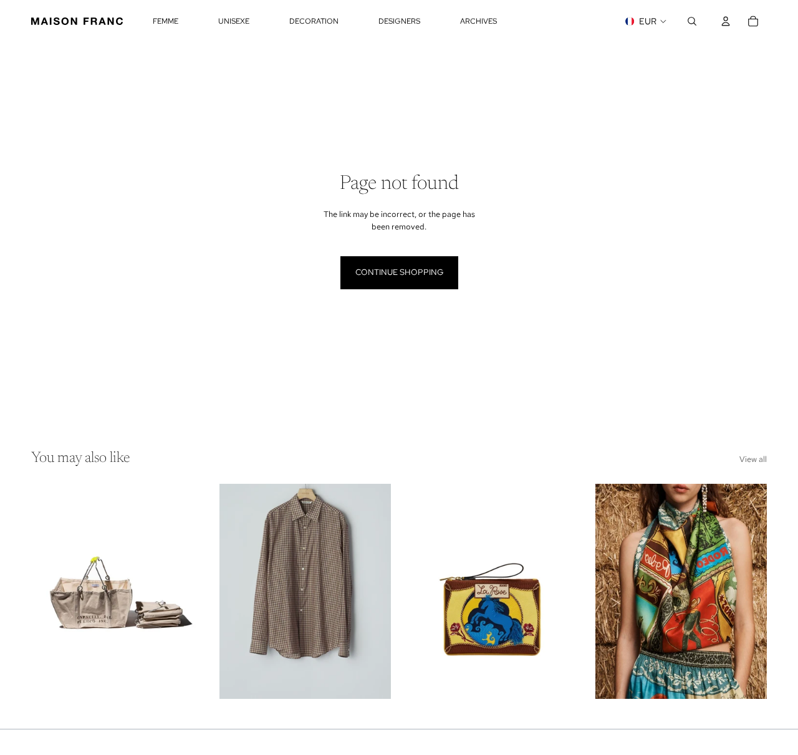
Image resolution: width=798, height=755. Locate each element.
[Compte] (725, 21)
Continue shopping (399, 272)
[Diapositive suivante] (184, 591)
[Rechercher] (692, 21)
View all (753, 459)
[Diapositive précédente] (50, 591)
